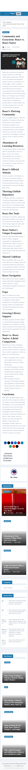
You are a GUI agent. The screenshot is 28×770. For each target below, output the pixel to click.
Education (6, 32)
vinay (8, 47)
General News (8, 712)
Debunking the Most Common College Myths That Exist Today (12, 538)
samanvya (9, 542)
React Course (7, 49)
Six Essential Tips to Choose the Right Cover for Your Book (14, 509)
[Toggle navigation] (3, 14)
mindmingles (10, 513)
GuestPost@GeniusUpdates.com (14, 768)
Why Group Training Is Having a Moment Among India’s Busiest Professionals (13, 679)
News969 (13, 766)
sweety (8, 572)
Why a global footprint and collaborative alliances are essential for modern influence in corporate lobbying (14, 754)
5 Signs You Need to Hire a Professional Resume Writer (13, 568)
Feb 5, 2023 (17, 542)
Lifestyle (7, 662)
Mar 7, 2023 (19, 513)
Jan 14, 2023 (16, 572)
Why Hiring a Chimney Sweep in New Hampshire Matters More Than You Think (13, 704)
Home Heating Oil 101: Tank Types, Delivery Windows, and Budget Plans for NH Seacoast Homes (12, 729)
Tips (6, 687)
